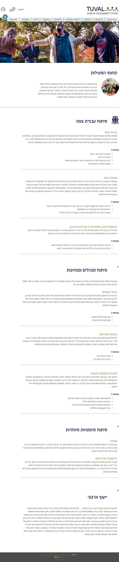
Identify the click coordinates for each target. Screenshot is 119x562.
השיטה (87, 19)
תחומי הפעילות (72, 19)
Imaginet (62, 557)
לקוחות (58, 19)
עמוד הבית (112, 19)
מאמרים (25, 19)
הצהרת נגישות (60, 559)
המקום (47, 19)
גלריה (36, 19)
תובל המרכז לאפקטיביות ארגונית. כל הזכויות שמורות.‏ (57, 554)
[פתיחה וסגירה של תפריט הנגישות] (5, 17)
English (21, 9)
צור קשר (13, 19)
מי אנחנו (98, 19)
